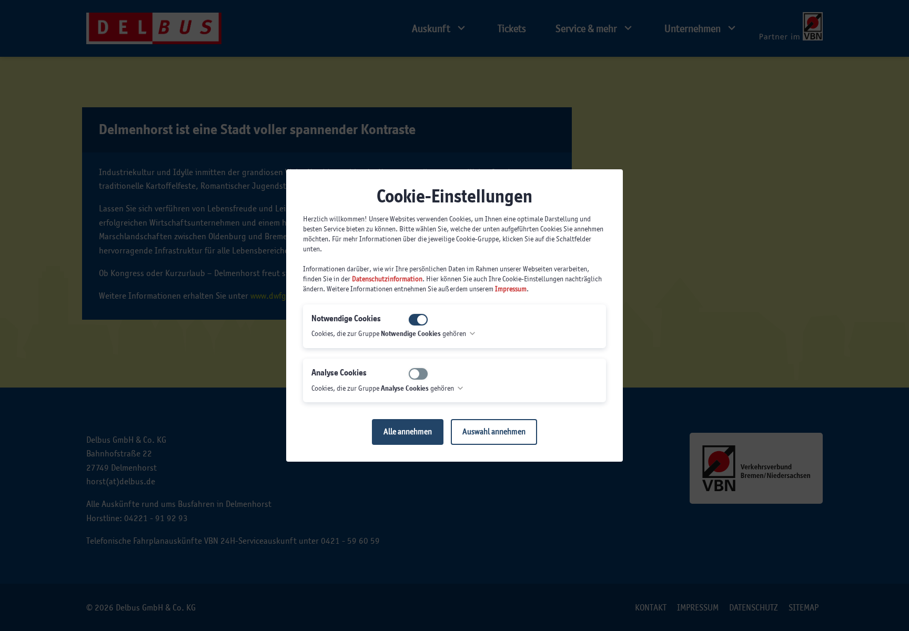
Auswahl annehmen (494, 431)
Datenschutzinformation (387, 278)
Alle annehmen (407, 431)
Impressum (511, 288)
